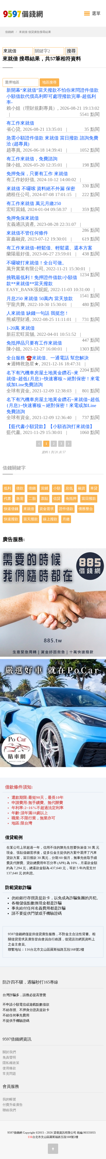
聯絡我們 (9, 1110)
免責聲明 (9, 1057)
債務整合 (85, 509)
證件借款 (66, 509)
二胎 (32, 498)
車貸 (94, 488)
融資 (81, 488)
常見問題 (9, 1073)
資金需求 (46, 509)
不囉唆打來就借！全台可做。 (36, 262)
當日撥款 (89, 498)
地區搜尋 (49, 82)
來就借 (28, 509)
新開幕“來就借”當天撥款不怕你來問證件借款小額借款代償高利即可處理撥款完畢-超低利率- (52, 96)
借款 (19, 488)
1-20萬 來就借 (20, 328)
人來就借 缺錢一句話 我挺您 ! (36, 313)
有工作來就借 (20, 123)
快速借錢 (11, 509)
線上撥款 (50, 519)
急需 (19, 498)
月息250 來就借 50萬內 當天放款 (39, 298)
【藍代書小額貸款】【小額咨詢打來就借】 (50, 426)
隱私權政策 (11, 1063)
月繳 (66, 519)
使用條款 (9, 1068)
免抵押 (71, 498)
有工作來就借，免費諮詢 (31, 158)
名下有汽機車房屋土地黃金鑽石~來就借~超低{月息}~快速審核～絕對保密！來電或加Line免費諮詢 (53, 378)
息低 (69, 488)
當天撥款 (30, 519)
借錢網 (9, 31)
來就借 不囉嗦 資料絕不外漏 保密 (40, 188)
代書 (7, 498)
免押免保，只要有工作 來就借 (37, 173)
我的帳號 (9, 1099)
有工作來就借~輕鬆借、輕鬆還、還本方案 (49, 248)
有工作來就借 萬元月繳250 (33, 203)
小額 (56, 488)
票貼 (44, 498)
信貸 (56, 498)
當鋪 (44, 488)
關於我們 (9, 1052)
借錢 (32, 488)
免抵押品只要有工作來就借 (34, 343)
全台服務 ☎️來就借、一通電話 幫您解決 (47, 357)
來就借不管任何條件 (27, 233)
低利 (7, 488)
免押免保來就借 (22, 218)
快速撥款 (11, 519)
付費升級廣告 (13, 1105)
